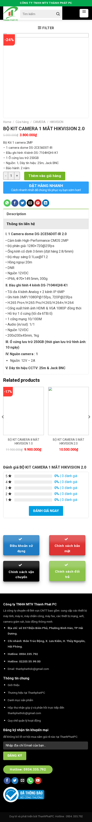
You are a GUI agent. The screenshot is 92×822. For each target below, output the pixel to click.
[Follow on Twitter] (14, 780)
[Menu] (84, 13)
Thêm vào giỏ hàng (44, 176)
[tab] (46, 214)
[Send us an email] (22, 780)
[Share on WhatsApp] (7, 203)
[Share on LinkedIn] (45, 203)
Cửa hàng (22, 122)
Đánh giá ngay (46, 511)
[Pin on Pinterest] (38, 203)
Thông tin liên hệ (21, 224)
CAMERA (39, 122)
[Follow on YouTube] (38, 780)
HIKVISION (56, 122)
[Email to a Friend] (30, 203)
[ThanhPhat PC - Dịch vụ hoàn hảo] (10, 13)
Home (7, 122)
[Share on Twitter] (22, 203)
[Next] (89, 425)
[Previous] (3, 425)
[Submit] (57, 14)
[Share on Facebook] (14, 203)
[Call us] (30, 780)
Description (16, 214)
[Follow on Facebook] (7, 780)
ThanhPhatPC (46, 816)
